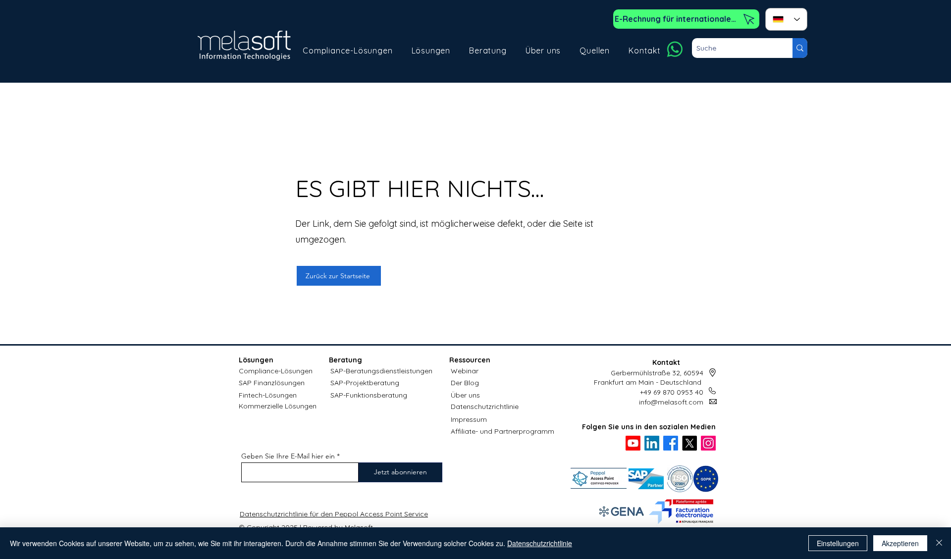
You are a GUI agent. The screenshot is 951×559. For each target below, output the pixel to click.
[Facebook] (670, 443)
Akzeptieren (900, 543)
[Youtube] (633, 443)
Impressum (469, 419)
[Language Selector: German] (786, 19)
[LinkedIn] (651, 443)
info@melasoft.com (671, 402)
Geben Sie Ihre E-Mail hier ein (288, 456)
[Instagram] (708, 443)
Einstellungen (838, 543)
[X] (689, 443)
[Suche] (799, 48)
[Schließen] (939, 543)
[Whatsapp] (675, 49)
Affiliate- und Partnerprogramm (502, 431)
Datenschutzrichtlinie (485, 406)
